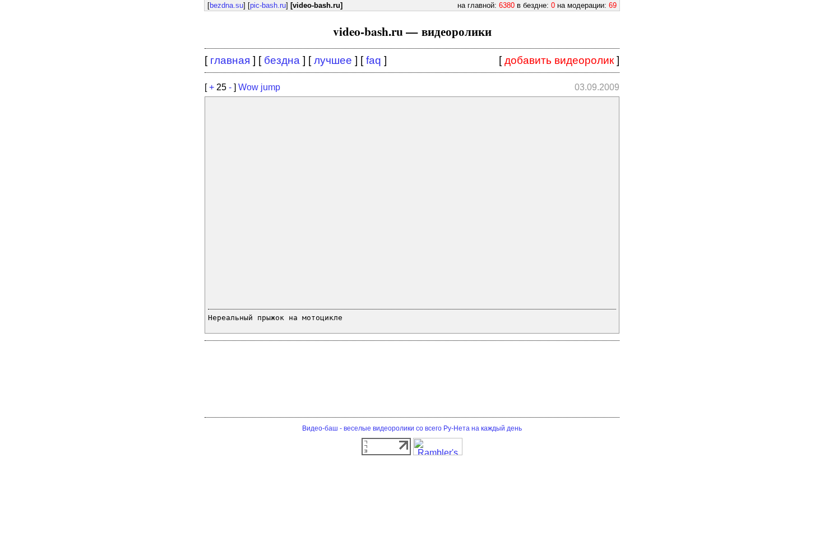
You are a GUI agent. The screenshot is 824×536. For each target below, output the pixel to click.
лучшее (333, 60)
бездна (282, 60)
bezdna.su (226, 5)
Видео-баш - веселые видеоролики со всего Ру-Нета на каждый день (412, 428)
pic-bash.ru (268, 5)
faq (373, 60)
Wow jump (259, 87)
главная (230, 60)
